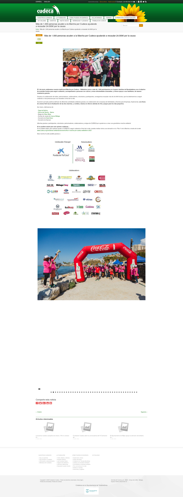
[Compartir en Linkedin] (47, 403)
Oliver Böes (47, 114)
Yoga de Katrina (43, 110)
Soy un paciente (43, 458)
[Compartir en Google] (44, 403)
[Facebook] (138, 2)
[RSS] (146, 2)
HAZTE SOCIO (64, 21)
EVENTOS (53, 21)
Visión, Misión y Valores (63, 458)
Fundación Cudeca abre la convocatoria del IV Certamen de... (90, 436)
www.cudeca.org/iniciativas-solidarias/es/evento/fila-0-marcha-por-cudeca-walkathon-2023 (64, 130)
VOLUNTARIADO (97, 18)
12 (75, 392)
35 (125, 392)
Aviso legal (80, 480)
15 (81, 392)
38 (132, 392)
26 (105, 392)
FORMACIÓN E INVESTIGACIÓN (125, 18)
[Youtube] (141, 2)
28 (110, 392)
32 (119, 392)
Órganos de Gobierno (63, 462)
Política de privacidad (45, 481)
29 (112, 392)
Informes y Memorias (62, 464)
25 (103, 392)
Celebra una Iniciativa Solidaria (81, 462)
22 (97, 392)
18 (88, 392)
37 (130, 392)
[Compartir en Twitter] (40, 403)
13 (77, 392)
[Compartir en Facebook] (37, 403)
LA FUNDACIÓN (61, 18)
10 (70, 392)
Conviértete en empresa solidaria (81, 464)
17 (86, 392)
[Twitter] (143, 2)
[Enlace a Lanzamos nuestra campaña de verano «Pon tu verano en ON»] (53, 427)
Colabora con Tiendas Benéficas (81, 461)
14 (79, 392)
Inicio (37, 29)
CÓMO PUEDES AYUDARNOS (78, 18)
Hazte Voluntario (77, 459)
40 (136, 392)
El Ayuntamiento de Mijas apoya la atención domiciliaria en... (127, 436)
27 (108, 392)
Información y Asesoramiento (47, 461)
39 (134, 392)
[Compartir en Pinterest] (50, 403)
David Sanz (49, 118)
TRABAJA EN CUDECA (99, 21)
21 (95, 392)
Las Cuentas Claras (62, 461)
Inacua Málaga (55, 116)
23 (99, 392)
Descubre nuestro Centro (63, 466)
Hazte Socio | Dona (78, 458)
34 (123, 392)
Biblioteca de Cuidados (45, 462)
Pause (39, 389)
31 (116, 392)
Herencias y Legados (78, 469)
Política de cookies (57, 481)
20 (92, 392)
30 (114, 392)
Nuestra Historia (61, 459)
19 (90, 392)
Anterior (39, 412)
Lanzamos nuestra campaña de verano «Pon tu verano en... (52, 436)
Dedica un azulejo (78, 467)
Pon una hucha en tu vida (79, 466)
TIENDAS (108, 18)
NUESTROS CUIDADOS (44, 18)
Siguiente (144, 412)
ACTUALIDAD (42, 21)
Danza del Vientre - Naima (46, 112)
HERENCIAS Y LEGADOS (80, 21)
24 (101, 392)
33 (121, 392)
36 (127, 392)
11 (73, 392)
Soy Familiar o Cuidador (45, 459)
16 (84, 392)
